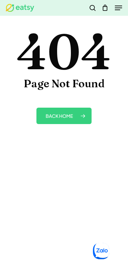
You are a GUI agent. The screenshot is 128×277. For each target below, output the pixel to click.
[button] (118, 8)
